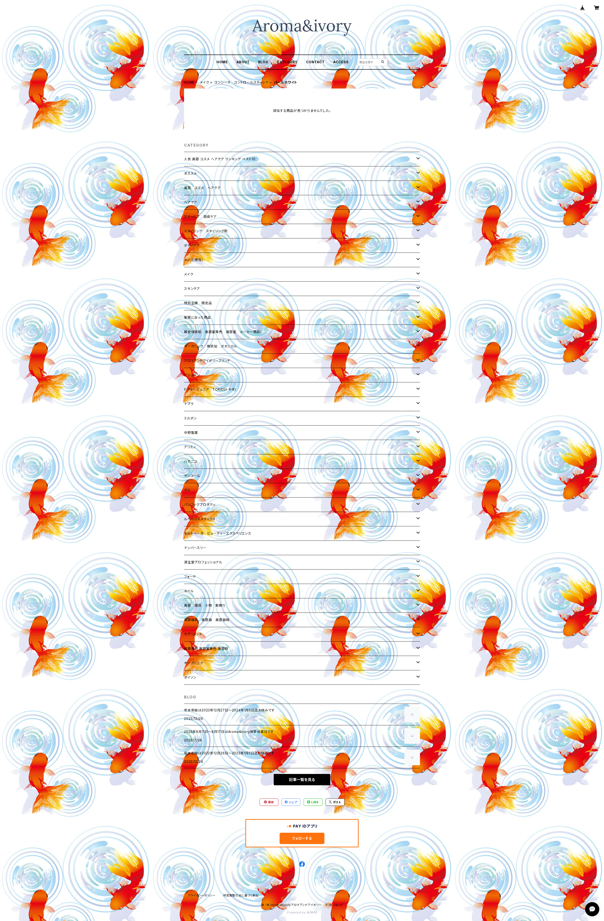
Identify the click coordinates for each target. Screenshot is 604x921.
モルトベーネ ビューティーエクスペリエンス (217, 533)
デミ (187, 490)
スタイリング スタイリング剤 (206, 231)
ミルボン (190, 418)
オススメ (190, 173)
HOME (222, 62)
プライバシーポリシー (202, 895)
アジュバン (192, 375)
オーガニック (193, 663)
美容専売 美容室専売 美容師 (206, 648)
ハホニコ (190, 461)
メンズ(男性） (194, 260)
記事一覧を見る (302, 779)
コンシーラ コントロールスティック (241, 82)
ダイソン (190, 677)
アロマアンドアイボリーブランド (207, 361)
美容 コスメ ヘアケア (202, 188)
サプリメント (193, 634)
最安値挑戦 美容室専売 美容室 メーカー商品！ (223, 332)
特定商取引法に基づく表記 (241, 895)
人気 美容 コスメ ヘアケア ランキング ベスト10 (220, 159)
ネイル (188, 591)
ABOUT (243, 62)
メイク (204, 82)
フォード (190, 577)
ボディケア (192, 245)
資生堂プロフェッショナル (203, 562)
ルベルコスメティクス (200, 519)
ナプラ (188, 404)
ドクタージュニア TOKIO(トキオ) (210, 389)
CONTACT (315, 62)
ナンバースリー (195, 548)
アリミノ (190, 447)
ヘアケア (190, 202)
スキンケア (192, 289)
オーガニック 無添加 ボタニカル (210, 346)
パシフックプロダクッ (200, 505)
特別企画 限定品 (198, 303)
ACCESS (341, 62)
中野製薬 (191, 433)
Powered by (297, 912)
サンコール (192, 476)
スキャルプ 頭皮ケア (200, 217)
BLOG (263, 62)
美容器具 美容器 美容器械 (206, 620)
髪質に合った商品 (197, 317)
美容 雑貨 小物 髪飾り (205, 605)
